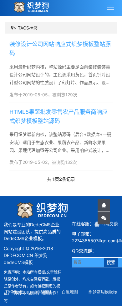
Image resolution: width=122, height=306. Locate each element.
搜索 (111, 262)
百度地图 (70, 291)
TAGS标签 (28, 27)
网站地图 (43, 291)
